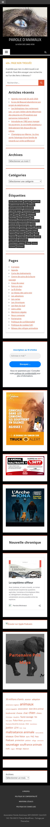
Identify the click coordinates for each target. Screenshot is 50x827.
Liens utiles (16, 309)
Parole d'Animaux (25, 39)
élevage (12, 246)
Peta (36, 234)
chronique (31, 214)
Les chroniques (18, 302)
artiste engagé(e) (15, 208)
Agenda (14, 270)
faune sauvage (23, 218)
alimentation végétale (18, 205)
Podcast (12, 237)
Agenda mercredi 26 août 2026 (24, 99)
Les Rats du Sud (18, 305)
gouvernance (34, 221)
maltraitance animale (17, 230)
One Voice (20, 234)
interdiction (14, 227)
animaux (31, 205)
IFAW (33, 224)
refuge (37, 237)
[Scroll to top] (46, 823)
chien (17, 214)
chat (11, 214)
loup (39, 227)
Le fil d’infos (16, 289)
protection (21, 237)
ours (27, 234)
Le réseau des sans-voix (21, 292)
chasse (36, 211)
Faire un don (16, 286)
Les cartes (15, 299)
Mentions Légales (19, 312)
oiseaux (12, 234)
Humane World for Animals (19, 224)
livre (33, 227)
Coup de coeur (17, 283)
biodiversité (27, 211)
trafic (28, 243)
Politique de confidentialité (23, 322)
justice (22, 227)
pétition (30, 237)
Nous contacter (18, 315)
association (28, 208)
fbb (32, 218)
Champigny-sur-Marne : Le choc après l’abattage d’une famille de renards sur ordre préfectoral (24, 137)
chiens (22, 214)
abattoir (27, 202)
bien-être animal (15, 211)
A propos (15, 267)
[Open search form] (45, 52)
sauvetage (23, 240)
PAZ (32, 234)
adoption (36, 202)
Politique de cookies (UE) (22, 325)
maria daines (32, 230)
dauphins (12, 218)
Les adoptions (17, 296)
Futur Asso (23, 221)
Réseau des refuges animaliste (24, 328)
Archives (9, 774)
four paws (13, 221)
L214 (28, 227)
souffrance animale (17, 243)
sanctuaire (13, 240)
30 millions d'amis (16, 202)
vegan (34, 243)
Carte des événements (21, 273)
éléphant (20, 246)
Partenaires (16, 318)
